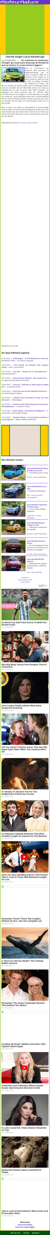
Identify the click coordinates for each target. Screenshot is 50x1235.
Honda (22, 123)
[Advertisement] (25, 29)
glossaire (35, 1233)
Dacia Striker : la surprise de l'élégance (28, 411)
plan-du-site (15, 1233)
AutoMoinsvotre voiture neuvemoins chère (25, 579)
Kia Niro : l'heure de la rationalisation (29, 371)
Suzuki (29, 554)
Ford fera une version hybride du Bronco (29, 391)
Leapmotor (31, 515)
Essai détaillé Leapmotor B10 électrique (37, 506)
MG (28, 572)
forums (26, 1233)
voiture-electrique (39, 477)
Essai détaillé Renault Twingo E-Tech (35, 524)
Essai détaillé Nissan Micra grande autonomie (37, 469)
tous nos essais (25, 1224)
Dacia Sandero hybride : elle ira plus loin (29, 378)
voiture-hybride (32, 123)
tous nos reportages (24, 1227)
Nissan (29, 477)
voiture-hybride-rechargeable (35, 496)
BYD (28, 495)
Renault (30, 534)
